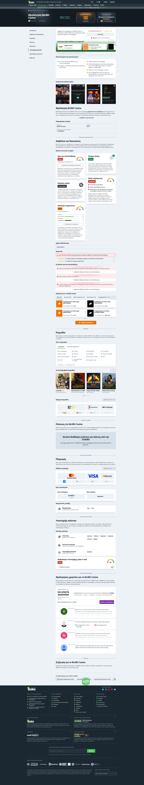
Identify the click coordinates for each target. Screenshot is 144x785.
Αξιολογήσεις (88, 5)
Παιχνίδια (51, 5)
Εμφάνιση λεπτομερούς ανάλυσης (71, 165)
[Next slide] (112, 41)
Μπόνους (58, 5)
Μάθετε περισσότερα (94, 7)
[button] (32, 21)
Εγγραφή (91, 751)
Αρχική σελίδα (33, 5)
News (102, 5)
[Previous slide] (110, 41)
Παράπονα (72, 5)
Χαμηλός (85, 21)
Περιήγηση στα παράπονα (71, 224)
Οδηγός (65, 5)
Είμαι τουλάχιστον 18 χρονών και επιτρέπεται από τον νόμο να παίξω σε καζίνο (71, 754)
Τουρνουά (96, 5)
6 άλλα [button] (95, 539)
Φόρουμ (80, 5)
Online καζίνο (42, 5)
